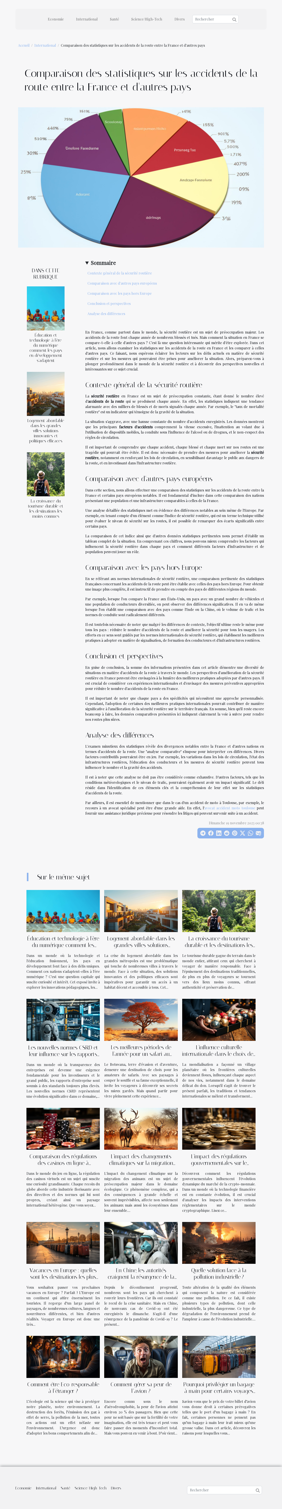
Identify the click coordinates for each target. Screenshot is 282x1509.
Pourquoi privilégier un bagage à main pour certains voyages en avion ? (218, 1391)
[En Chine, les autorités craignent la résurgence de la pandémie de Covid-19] (141, 1242)
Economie (56, 19)
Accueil (24, 45)
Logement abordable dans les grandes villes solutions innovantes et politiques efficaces (45, 430)
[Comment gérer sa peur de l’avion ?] (141, 1356)
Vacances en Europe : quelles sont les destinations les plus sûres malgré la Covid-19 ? (63, 1277)
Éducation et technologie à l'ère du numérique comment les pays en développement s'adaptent (45, 348)
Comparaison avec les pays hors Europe (119, 293)
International (87, 19)
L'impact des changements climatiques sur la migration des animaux (141, 1163)
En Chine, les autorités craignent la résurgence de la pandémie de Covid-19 (141, 1277)
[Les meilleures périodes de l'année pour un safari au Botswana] (141, 1019)
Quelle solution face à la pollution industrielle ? (219, 1273)
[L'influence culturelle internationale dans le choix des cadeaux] (219, 1019)
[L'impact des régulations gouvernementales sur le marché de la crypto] (219, 1128)
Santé (114, 19)
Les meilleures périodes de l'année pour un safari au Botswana (141, 1054)
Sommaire (103, 262)
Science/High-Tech (146, 19)
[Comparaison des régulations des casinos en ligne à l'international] (63, 1128)
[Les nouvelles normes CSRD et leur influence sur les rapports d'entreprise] (63, 1019)
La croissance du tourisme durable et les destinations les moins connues (45, 509)
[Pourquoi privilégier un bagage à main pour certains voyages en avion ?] (219, 1356)
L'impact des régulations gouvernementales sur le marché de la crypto (219, 1163)
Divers (179, 19)
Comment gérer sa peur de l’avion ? (141, 1387)
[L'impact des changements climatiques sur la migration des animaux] (141, 1128)
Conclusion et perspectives (109, 303)
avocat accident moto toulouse (229, 808)
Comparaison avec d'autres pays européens (122, 283)
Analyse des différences (106, 313)
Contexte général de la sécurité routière (119, 273)
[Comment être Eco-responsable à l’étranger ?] (63, 1356)
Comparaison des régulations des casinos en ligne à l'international (63, 1163)
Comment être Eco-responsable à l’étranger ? (63, 1387)
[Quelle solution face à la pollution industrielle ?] (219, 1242)
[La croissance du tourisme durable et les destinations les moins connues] (46, 473)
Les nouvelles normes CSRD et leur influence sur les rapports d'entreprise (63, 1054)
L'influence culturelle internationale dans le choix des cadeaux (219, 1054)
